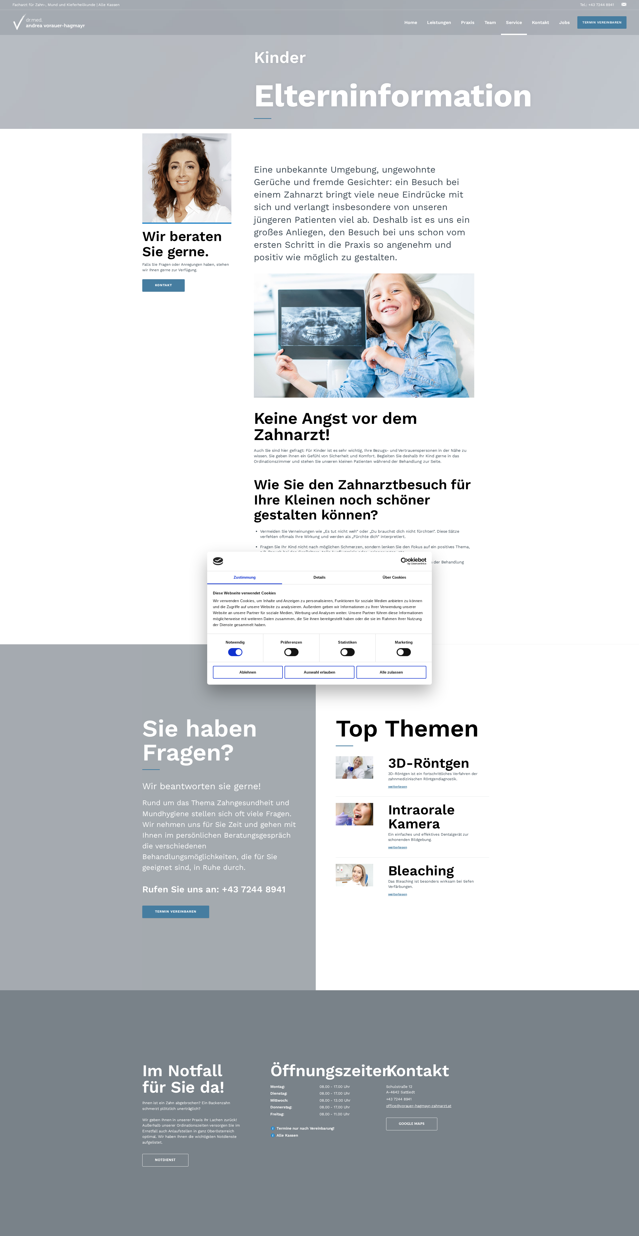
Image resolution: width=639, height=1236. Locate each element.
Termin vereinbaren (602, 22)
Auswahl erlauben (319, 672)
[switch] (291, 652)
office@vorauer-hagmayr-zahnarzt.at (419, 1106)
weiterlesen (397, 786)
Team (490, 22)
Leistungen (439, 22)
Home (410, 22)
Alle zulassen (391, 672)
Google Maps (412, 1124)
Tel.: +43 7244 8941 (597, 4)
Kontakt (540, 22)
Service (514, 22)
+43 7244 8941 (399, 1099)
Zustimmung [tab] (244, 577)
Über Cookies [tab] (394, 577)
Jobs (564, 22)
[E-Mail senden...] (624, 4)
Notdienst (165, 1160)
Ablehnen (247, 672)
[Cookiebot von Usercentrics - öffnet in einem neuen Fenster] (404, 561)
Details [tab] (319, 577)
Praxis (468, 22)
